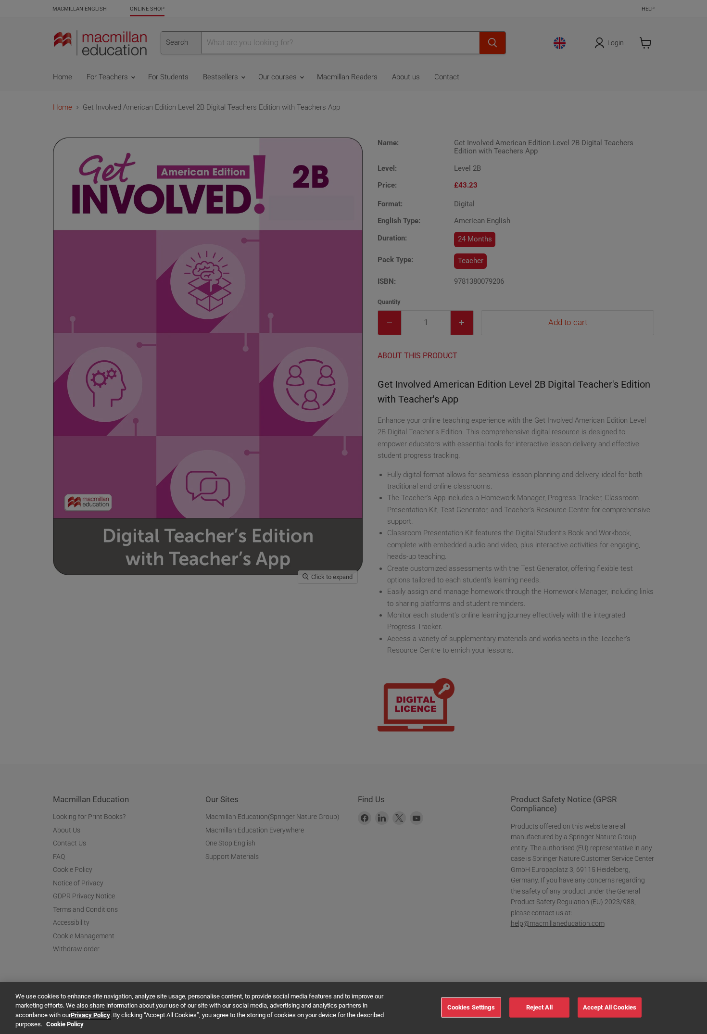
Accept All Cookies (609, 1007)
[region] (353, 1008)
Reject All (539, 1007)
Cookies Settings (471, 1007)
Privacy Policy (90, 1015)
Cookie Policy (65, 1024)
